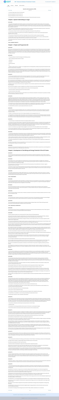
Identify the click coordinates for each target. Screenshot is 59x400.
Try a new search (47, 1)
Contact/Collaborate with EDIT (34, 394)
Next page (49, 10)
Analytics (53, 1)
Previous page (10, 10)
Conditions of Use (30, 398)
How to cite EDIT (26, 394)
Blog (40, 394)
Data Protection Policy (34, 398)
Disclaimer (26, 398)
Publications (22, 394)
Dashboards (44, 394)
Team (18, 394)
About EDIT (15, 394)
